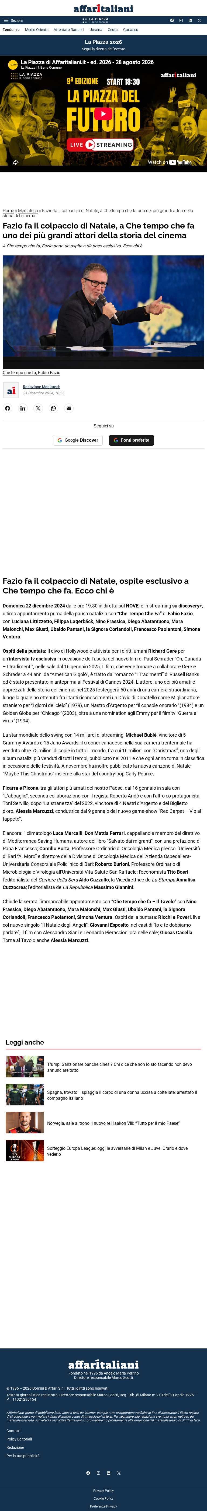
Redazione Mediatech (41, 387)
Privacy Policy (103, 1491)
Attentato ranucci (69, 29)
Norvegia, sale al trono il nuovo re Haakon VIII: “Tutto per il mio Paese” (113, 1123)
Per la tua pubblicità (23, 1456)
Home (8, 210)
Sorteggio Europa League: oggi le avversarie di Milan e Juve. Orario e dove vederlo (117, 1151)
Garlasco (130, 29)
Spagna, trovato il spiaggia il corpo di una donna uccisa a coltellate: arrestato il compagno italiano (122, 1095)
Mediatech (28, 210)
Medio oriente (36, 29)
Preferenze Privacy (103, 1506)
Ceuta (113, 29)
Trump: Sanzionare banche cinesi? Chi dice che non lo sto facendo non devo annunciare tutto (119, 1067)
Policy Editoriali (19, 1439)
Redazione (15, 1447)
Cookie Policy (103, 1499)
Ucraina (95, 29)
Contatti (13, 1431)
